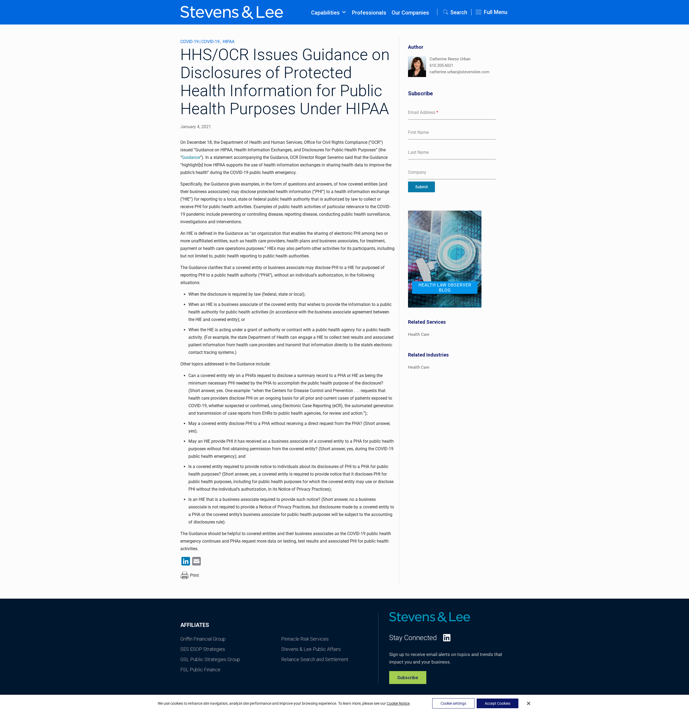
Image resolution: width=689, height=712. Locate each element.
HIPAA (228, 41)
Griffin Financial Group (203, 639)
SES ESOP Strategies (202, 649)
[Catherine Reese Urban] (417, 67)
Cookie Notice (398, 703)
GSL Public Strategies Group (210, 659)
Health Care (418, 334)
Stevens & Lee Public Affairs (311, 649)
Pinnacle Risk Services (305, 639)
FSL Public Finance (200, 669)
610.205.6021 (441, 65)
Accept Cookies (497, 703)
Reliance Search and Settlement (314, 659)
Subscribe (407, 677)
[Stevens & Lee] (231, 12)
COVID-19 (189, 41)
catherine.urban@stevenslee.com (459, 71)
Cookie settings (453, 703)
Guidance (191, 157)
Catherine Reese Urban (450, 59)
